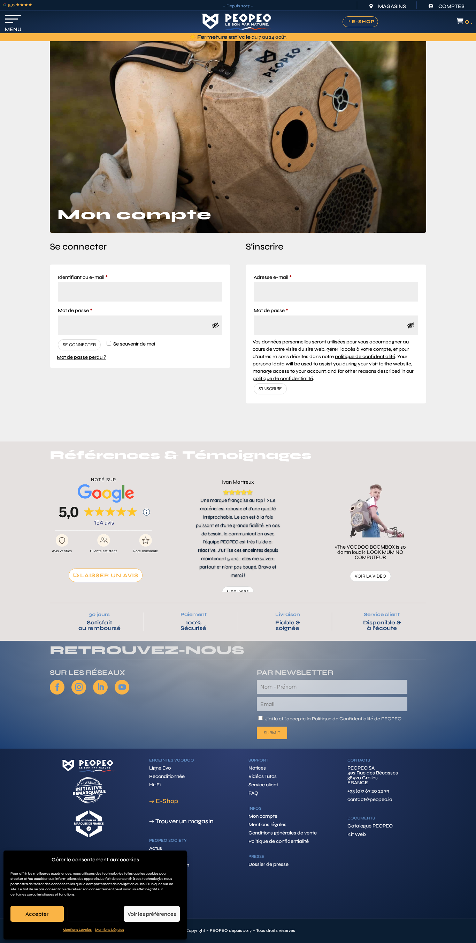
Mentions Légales (77, 930)
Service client (382, 614)
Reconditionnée (167, 776)
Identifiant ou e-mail (95, 277)
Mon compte (262, 816)
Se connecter (79, 345)
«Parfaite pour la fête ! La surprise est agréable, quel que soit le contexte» (370, 526)
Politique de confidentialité (278, 841)
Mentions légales (267, 824)
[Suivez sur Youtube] (122, 687)
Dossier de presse (268, 864)
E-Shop (363, 21)
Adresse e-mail (285, 277)
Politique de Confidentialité (342, 719)
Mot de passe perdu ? (81, 357)
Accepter (36, 914)
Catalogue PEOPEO (370, 826)
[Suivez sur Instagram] (78, 687)
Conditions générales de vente (282, 833)
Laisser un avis (109, 575)
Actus (155, 848)
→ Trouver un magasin (181, 821)
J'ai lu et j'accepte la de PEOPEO (333, 719)
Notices (257, 768)
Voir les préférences (152, 914)
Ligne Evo (160, 768)
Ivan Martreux (238, 482)
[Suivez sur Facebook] (57, 687)
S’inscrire (270, 389)
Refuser (93, 914)
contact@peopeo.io (369, 799)
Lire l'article (370, 550)
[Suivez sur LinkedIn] (100, 687)
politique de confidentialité (365, 356)
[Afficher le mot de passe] (215, 325)
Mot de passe (87, 310)
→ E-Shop (163, 801)
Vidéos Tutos (262, 776)
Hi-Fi (155, 785)
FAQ (253, 793)
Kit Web (356, 834)
